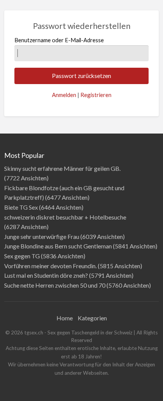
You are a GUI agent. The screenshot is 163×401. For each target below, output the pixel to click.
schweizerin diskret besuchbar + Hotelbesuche (65, 217)
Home (64, 317)
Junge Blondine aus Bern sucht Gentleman (58, 246)
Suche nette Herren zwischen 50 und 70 (54, 285)
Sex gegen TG (22, 255)
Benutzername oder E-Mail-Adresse (59, 40)
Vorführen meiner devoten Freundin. (50, 265)
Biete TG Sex (21, 207)
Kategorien (92, 317)
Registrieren (95, 94)
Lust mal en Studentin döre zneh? (46, 275)
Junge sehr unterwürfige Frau (41, 236)
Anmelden (64, 94)
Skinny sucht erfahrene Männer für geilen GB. (62, 168)
